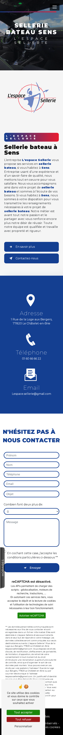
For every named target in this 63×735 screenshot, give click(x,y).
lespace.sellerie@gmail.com (31, 393)
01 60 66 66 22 (31, 358)
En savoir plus (25, 246)
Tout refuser (23, 719)
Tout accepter (23, 712)
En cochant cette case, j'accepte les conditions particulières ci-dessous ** (32, 555)
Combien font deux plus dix (23, 504)
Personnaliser (23, 726)
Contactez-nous (27, 258)
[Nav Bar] (54, 7)
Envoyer (35, 567)
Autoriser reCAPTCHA (31, 615)
